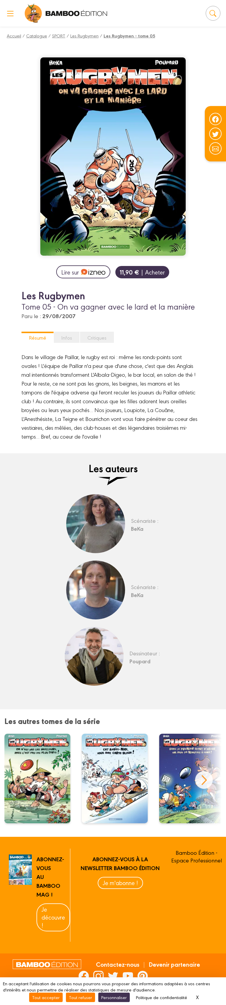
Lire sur (70, 272)
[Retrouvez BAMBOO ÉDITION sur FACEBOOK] (84, 976)
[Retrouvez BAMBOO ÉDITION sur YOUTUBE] (128, 976)
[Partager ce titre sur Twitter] (215, 134)
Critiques (97, 337)
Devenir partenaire (174, 964)
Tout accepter (46, 997)
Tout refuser (80, 997)
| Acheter (142, 272)
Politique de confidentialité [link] (161, 997)
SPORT (58, 35)
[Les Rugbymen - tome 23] (118, 778)
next (204, 780)
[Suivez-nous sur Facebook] (215, 119)
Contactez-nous (117, 964)
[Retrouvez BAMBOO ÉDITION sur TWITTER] (113, 976)
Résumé (37, 337)
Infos (66, 337)
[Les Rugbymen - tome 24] (40, 778)
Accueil (14, 35)
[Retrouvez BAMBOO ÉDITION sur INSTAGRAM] (98, 976)
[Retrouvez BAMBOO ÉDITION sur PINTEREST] (142, 976)
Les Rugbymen (84, 35)
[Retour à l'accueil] (33, 13)
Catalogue (36, 35)
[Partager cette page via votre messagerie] (215, 148)
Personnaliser (114, 997)
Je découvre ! (53, 917)
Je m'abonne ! (120, 883)
